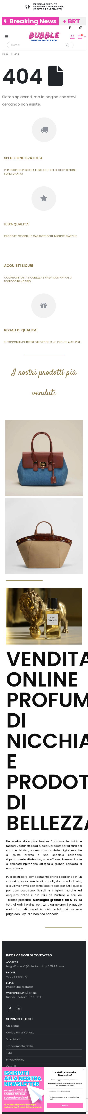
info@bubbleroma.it (19, 987)
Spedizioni (13, 1039)
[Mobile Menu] (6, 36)
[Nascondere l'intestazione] (44, 37)
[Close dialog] (83, 1069)
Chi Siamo (13, 1026)
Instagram (18, 1008)
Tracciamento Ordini (20, 1046)
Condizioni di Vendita (20, 1032)
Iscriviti (65, 1105)
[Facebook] (69, 27)
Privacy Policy (15, 1060)
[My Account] (72, 36)
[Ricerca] (67, 45)
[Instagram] (80, 27)
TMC (9, 1053)
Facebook (10, 1008)
